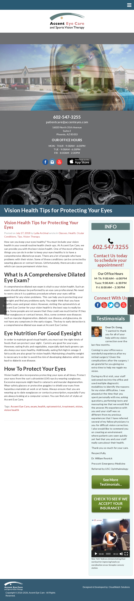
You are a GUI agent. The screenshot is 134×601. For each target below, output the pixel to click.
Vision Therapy (31, 236)
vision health (11, 409)
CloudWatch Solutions (119, 587)
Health (72, 233)
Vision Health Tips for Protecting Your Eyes (41, 225)
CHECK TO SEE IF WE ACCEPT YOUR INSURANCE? (111, 503)
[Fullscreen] (126, 554)
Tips (19, 236)
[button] (111, 538)
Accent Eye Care (20, 406)
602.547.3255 (111, 246)
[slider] (108, 554)
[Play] (96, 554)
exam (34, 406)
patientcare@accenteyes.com (67, 122)
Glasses (63, 233)
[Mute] (121, 554)
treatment (68, 406)
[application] (110, 538)
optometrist (53, 406)
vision (79, 406)
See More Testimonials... (111, 482)
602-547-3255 (67, 117)
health (41, 406)
